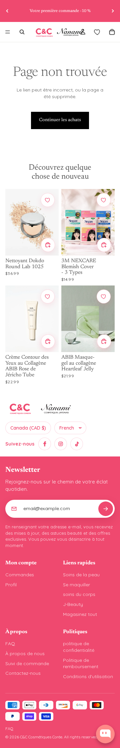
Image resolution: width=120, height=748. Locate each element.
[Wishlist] (97, 32)
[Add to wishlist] (48, 200)
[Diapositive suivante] (112, 11)
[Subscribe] (105, 508)
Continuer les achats (60, 120)
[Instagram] (60, 444)
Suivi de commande (27, 663)
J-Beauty (73, 604)
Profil (11, 585)
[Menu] (7, 32)
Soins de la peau (81, 575)
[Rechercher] (22, 32)
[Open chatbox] (105, 734)
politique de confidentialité (78, 647)
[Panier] (112, 32)
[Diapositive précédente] (7, 11)
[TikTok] (76, 444)
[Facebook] (44, 444)
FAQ (10, 644)
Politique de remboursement (80, 663)
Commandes (19, 575)
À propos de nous (25, 653)
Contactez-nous (23, 673)
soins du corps (79, 594)
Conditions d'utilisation (88, 676)
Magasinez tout (80, 614)
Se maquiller (76, 585)
